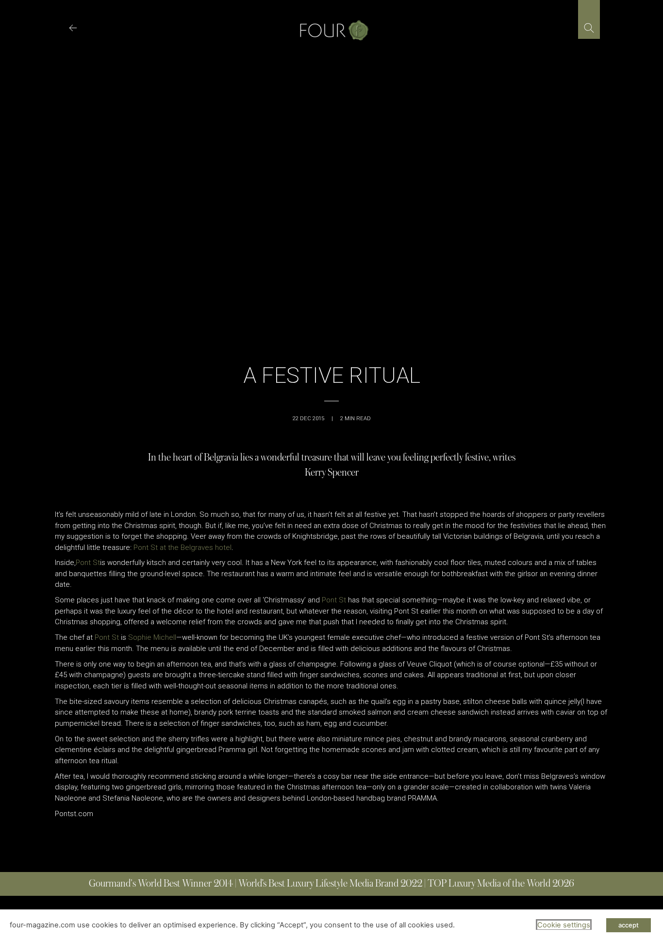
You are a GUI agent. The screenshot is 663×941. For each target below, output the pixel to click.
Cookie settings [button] (563, 925)
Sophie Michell (152, 637)
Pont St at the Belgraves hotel (182, 547)
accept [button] (628, 925)
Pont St (88, 562)
